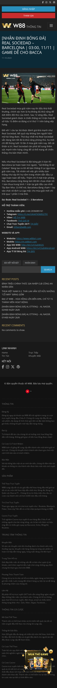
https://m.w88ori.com (26, 241)
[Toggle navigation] (51, 25)
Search (48, 269)
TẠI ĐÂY (34, 223)
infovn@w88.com (22, 227)
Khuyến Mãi (35, 355)
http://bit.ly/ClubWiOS (32, 244)
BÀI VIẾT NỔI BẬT (11, 263)
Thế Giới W (23, 220)
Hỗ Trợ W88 (19, 217)
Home (5, 352)
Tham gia (28, 15)
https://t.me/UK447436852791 (33, 214)
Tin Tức (5, 355)
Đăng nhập (28, 9)
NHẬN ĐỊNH (30, 263)
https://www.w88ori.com (28, 238)
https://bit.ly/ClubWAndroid (40, 248)
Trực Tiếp (33, 352)
